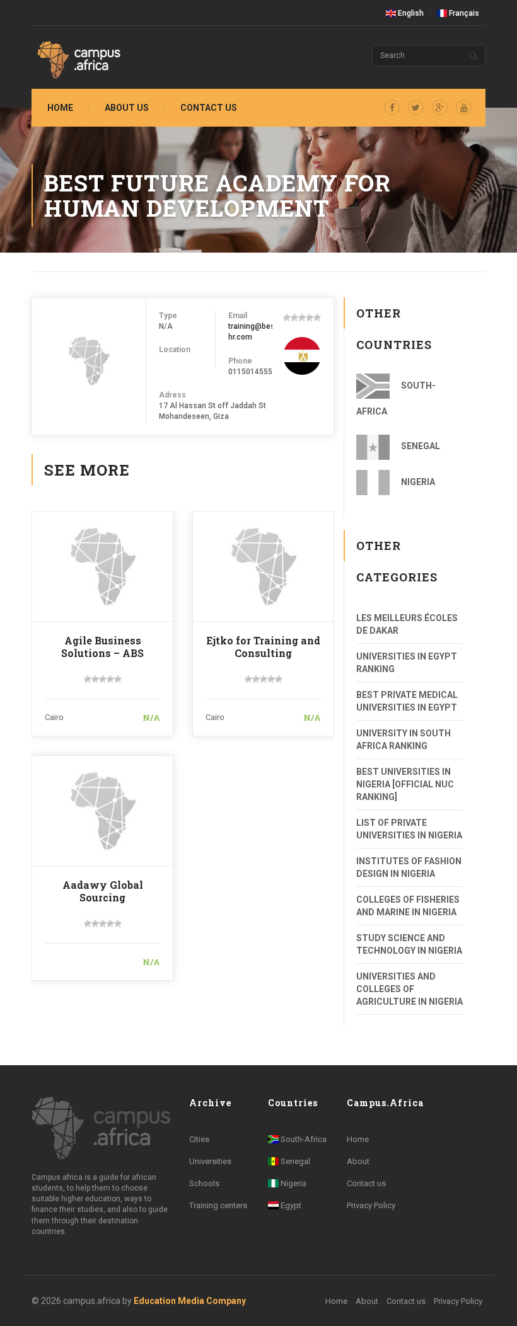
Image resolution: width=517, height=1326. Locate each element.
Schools (204, 1183)
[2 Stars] (294, 317)
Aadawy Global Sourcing (102, 891)
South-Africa (396, 398)
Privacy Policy (371, 1205)
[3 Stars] (302, 317)
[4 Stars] (309, 317)
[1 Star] (287, 317)
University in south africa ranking (403, 739)
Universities (210, 1161)
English (410, 13)
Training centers (218, 1205)
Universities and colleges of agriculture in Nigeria (409, 989)
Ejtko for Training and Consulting (263, 647)
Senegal (419, 446)
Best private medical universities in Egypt (407, 701)
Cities (199, 1139)
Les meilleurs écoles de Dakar (407, 624)
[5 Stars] (317, 317)
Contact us (208, 108)
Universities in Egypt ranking (406, 662)
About (358, 1161)
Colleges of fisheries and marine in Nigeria (408, 905)
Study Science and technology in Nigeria (409, 944)
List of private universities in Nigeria (409, 829)
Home (60, 108)
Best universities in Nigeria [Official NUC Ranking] (405, 784)
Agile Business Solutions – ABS (102, 647)
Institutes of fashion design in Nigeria (409, 867)
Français (463, 13)
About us (127, 108)
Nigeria (417, 482)
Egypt (290, 1205)
